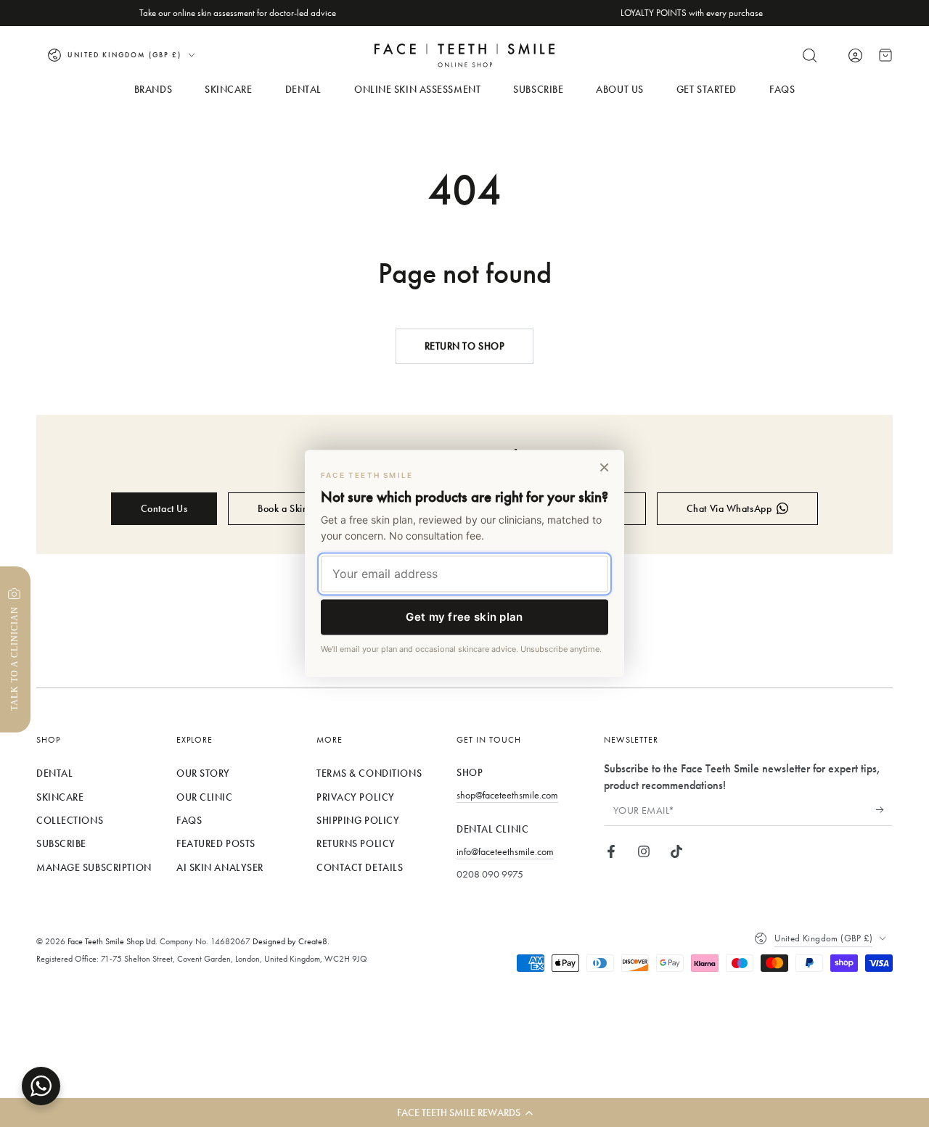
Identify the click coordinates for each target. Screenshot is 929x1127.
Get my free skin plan (464, 617)
